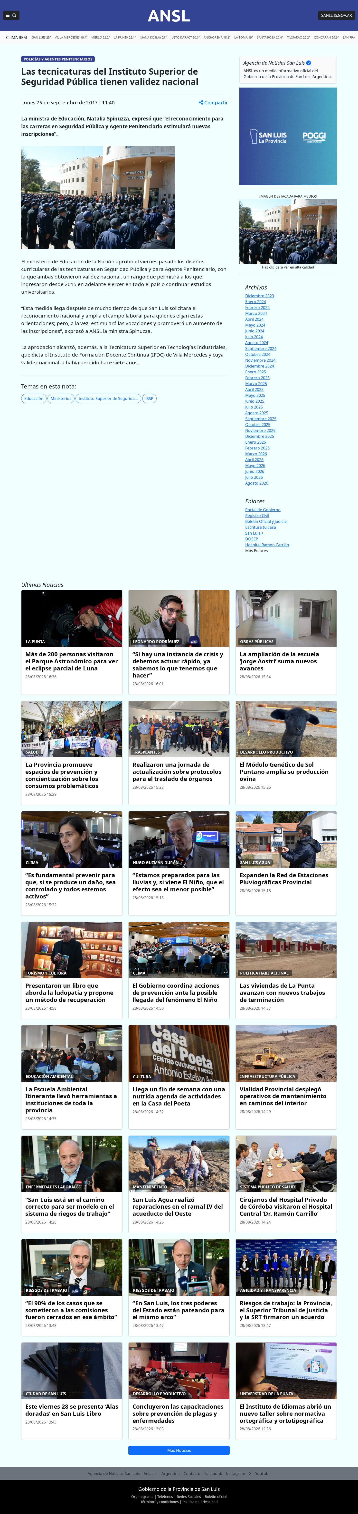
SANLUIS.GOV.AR (336, 15)
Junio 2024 (254, 331)
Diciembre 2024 (259, 366)
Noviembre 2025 (260, 430)
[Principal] (11, 15)
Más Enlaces (256, 550)
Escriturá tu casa (260, 527)
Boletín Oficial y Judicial (266, 521)
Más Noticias (179, 1450)
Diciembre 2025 (259, 436)
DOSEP (251, 539)
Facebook (213, 1473)
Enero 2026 (255, 442)
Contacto (192, 1473)
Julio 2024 (254, 336)
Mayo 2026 (255, 465)
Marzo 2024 (256, 313)
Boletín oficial (216, 1496)
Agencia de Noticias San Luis (114, 1473)
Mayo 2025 (255, 395)
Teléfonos (165, 1496)
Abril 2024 (254, 319)
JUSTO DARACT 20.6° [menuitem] (185, 37)
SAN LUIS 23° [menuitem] (41, 37)
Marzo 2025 (256, 383)
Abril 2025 (254, 389)
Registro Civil (257, 515)
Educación (33, 398)
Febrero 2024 (257, 307)
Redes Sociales (189, 1496)
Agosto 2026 (256, 483)
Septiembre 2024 (260, 348)
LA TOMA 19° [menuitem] (243, 37)
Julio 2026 (254, 477)
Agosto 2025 (256, 413)
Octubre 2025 (257, 424)
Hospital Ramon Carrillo (267, 545)
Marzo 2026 (256, 454)
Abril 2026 (254, 459)
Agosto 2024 (256, 342)
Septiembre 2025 (260, 418)
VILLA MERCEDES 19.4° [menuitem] (71, 37)
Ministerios (61, 398)
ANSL (169, 15)
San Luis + (254, 533)
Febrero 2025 (257, 377)
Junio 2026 (254, 471)
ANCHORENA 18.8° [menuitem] (217, 37)
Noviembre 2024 (260, 360)
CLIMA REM (16, 37)
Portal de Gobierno (263, 509)
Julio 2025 (254, 407)
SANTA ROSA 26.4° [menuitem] (270, 37)
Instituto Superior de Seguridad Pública (110, 398)
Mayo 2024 (255, 325)
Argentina (170, 1473)
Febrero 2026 (257, 448)
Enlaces (151, 1473)
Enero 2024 (255, 301)
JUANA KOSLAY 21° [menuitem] (153, 37)
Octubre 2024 (257, 354)
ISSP (149, 398)
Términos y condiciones (160, 1501)
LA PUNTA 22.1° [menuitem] (125, 37)
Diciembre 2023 (259, 296)
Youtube (263, 1473)
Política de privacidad (200, 1501)
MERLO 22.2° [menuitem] (100, 37)
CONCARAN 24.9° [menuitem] (326, 37)
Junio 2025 (254, 401)
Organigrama (142, 1496)
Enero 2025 (255, 372)
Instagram (235, 1473)
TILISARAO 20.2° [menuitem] (298, 37)
